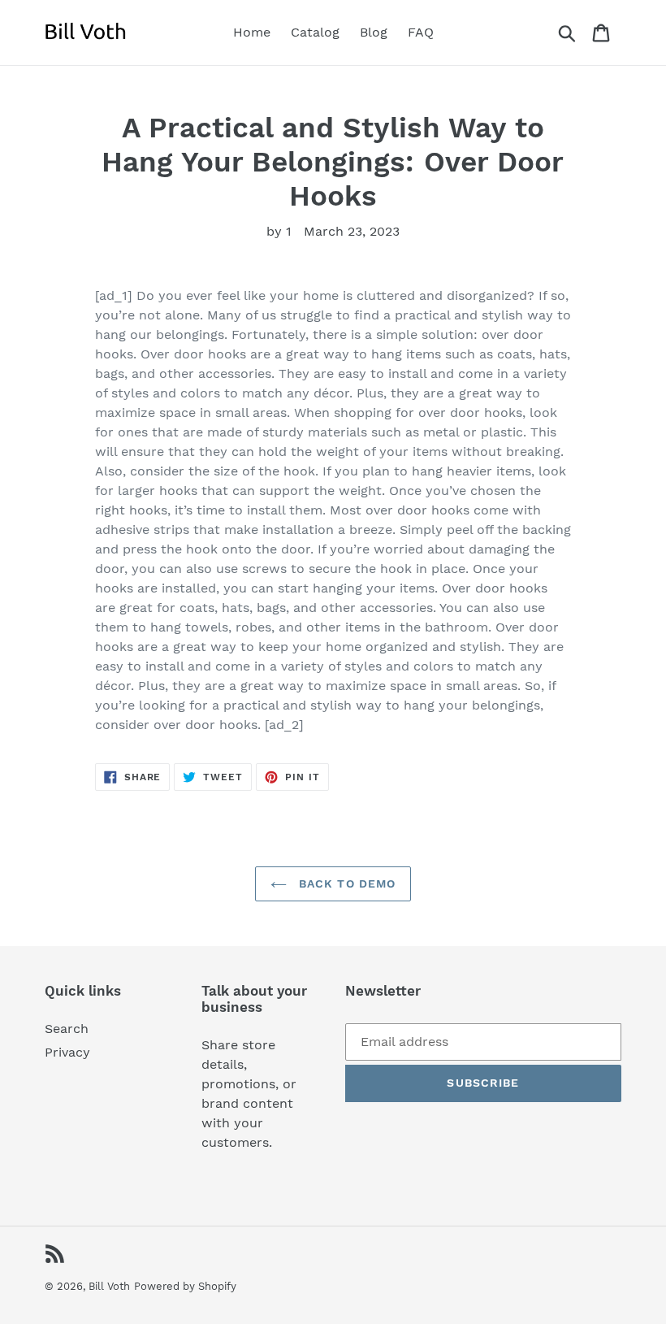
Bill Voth (109, 1286)
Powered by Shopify (185, 1286)
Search (67, 1028)
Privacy (67, 1052)
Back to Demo (345, 883)
